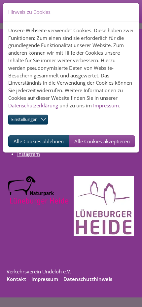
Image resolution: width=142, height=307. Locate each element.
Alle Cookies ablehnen (39, 141)
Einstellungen (24, 119)
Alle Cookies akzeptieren (102, 141)
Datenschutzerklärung (33, 105)
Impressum (106, 105)
